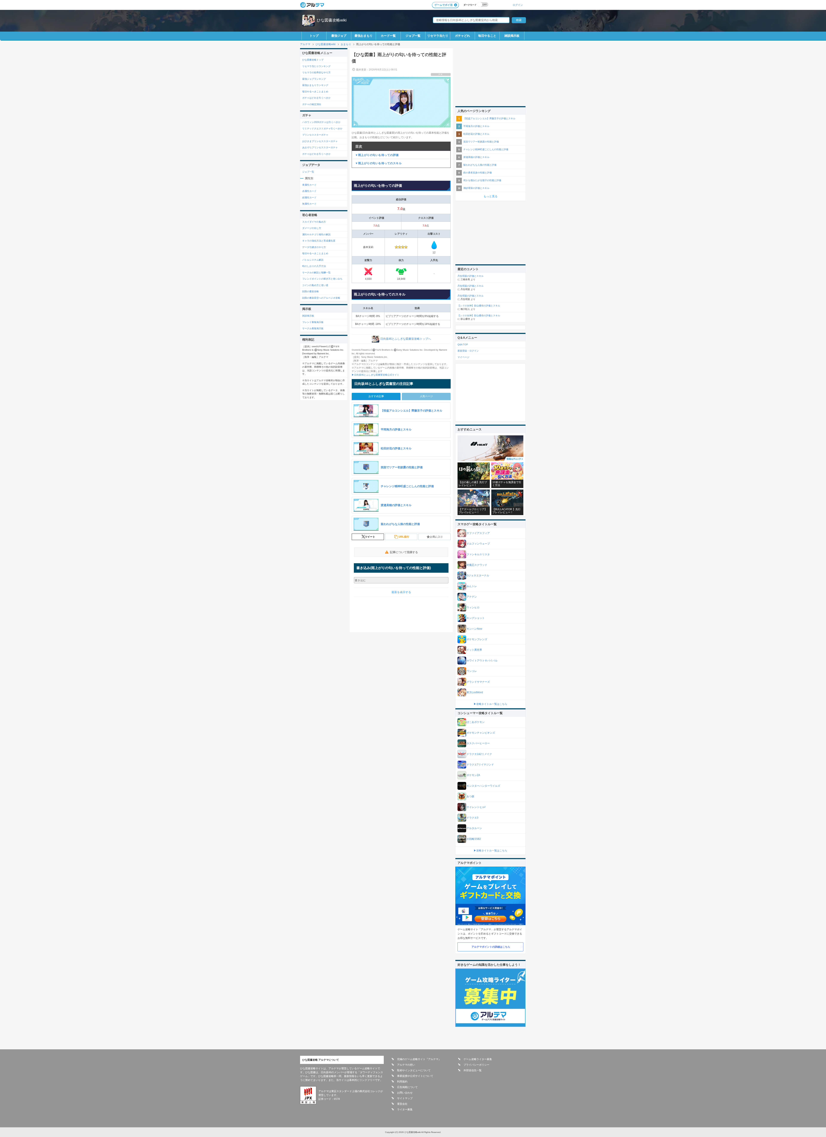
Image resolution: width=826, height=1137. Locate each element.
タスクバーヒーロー (478, 743)
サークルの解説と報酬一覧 (316, 272)
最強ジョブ (338, 35)
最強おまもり (363, 35)
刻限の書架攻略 (310, 291)
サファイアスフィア (478, 533)
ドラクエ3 (472, 817)
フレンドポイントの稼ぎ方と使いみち (322, 278)
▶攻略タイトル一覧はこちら (490, 703)
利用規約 (402, 1081)
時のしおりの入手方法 (314, 266)
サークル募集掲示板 (313, 328)
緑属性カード (309, 197)
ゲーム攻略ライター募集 (478, 1059)
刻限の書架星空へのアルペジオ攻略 (321, 298)
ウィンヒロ (473, 607)
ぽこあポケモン (476, 722)
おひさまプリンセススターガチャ (320, 141)
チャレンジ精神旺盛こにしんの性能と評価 (485, 149)
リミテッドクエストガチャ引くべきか (322, 128)
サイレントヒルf (476, 807)
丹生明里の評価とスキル (471, 276)
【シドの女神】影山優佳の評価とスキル (479, 305)
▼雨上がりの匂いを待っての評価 (377, 155)
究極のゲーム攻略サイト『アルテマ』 (419, 1059)
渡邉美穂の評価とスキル (476, 157)
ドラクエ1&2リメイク (479, 754)
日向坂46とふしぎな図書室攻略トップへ (405, 339)
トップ (314, 35)
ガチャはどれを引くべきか (316, 97)
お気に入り (436, 536)
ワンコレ (472, 671)
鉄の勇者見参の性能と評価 (477, 172)
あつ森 (470, 796)
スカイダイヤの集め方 (314, 221)
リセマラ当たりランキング (316, 66)
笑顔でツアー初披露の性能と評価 (481, 141)
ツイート (370, 536)
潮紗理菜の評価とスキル (476, 188)
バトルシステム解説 (313, 260)
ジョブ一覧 (413, 35)
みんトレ (472, 586)
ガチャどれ (462, 35)
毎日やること (487, 35)
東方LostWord (475, 692)
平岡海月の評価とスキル (476, 126)
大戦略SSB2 (474, 838)
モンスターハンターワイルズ (483, 785)
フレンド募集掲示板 (313, 322)
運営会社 (402, 1103)
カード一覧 (388, 35)
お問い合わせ (405, 1092)
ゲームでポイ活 (444, 4)
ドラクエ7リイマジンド (480, 764)
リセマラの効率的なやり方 (316, 72)
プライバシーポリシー (476, 1064)
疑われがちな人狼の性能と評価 (479, 165)
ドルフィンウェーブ (478, 543)
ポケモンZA (473, 775)
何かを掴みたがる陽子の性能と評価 (482, 180)
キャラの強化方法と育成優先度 (318, 240)
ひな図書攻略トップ (313, 59)
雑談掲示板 (511, 35)
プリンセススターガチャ (315, 134)
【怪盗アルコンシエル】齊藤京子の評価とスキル (489, 118)
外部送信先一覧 (473, 1070)
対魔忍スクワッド (477, 564)
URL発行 (404, 536)
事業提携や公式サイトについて (415, 1075)
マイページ (463, 357)
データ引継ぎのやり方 (314, 247)
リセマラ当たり (437, 35)
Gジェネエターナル (478, 575)
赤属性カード (309, 191)
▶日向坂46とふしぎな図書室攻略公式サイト (375, 374)
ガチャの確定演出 (311, 104)
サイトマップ (405, 1098)
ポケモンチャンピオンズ (481, 732)
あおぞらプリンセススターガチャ (320, 147)
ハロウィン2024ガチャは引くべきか (321, 122)
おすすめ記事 (376, 396)
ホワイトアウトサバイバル (482, 660)
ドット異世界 (474, 649)
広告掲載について (407, 1087)
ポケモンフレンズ (477, 639)
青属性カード (309, 185)
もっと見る (491, 196)
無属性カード (309, 203)
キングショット (476, 618)
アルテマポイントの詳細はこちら (491, 946)
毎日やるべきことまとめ (315, 91)
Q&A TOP (463, 344)
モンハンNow (474, 628)
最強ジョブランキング (314, 79)
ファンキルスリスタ (478, 554)
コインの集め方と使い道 (315, 285)
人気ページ (426, 396)
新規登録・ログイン (468, 350)
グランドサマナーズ (478, 681)
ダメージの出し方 (311, 228)
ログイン (518, 4)
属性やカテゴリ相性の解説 (316, 234)
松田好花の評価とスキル (476, 134)
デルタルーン (474, 828)
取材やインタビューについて (414, 1070)
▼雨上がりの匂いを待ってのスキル (378, 163)
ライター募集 (405, 1109)
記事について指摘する (404, 552)
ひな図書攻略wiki (332, 20)
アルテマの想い (406, 1064)
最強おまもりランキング (315, 85)
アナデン (472, 596)
